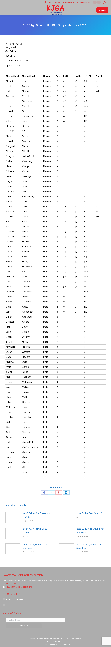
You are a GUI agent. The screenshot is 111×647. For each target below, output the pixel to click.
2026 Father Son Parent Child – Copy (37, 515)
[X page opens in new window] (99, 2)
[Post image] (12, 517)
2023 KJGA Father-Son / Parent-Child (35, 531)
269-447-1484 (54, 2)
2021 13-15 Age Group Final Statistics (90, 546)
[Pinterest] (59, 492)
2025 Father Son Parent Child (90, 513)
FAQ (7, 605)
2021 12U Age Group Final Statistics (36, 546)
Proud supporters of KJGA (60, 644)
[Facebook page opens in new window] (95, 2)
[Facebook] (44, 492)
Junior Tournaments (14, 599)
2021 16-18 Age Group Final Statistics (90, 531)
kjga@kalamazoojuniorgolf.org (78, 2)
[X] (51, 492)
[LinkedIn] (66, 492)
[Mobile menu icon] (4, 10)
